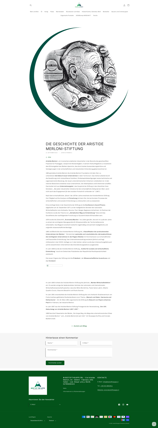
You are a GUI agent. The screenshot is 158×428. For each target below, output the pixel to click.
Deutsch (51, 420)
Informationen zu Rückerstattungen (74, 391)
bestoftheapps (116, 423)
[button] (31, 5)
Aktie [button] (49, 157)
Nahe (64, 388)
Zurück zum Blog (80, 326)
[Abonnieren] (60, 404)
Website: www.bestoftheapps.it (108, 390)
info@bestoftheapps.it (110, 382)
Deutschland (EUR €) (37, 420)
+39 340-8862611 (106, 386)
